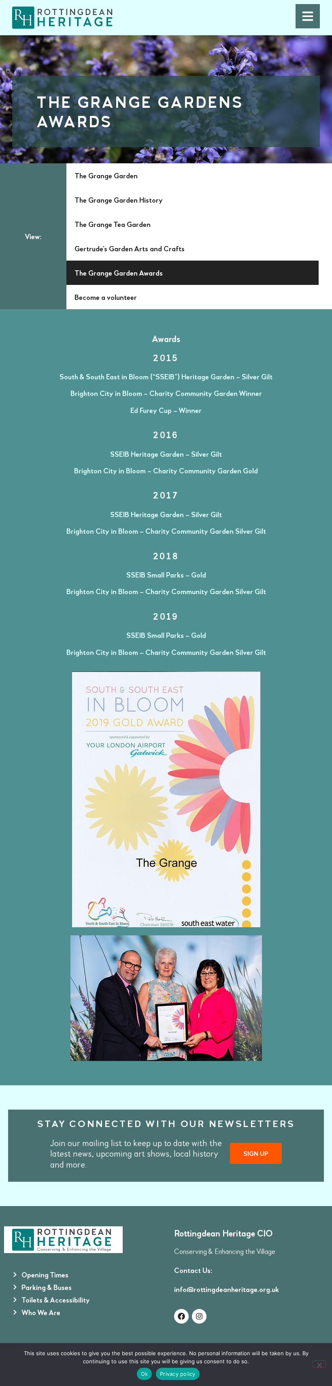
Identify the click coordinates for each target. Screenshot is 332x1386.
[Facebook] (181, 1316)
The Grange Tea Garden (112, 224)
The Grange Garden (106, 175)
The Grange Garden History (118, 199)
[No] (319, 1364)
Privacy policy (178, 1374)
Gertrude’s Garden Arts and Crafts (129, 248)
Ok (144, 1374)
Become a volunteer (105, 297)
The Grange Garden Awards (118, 272)
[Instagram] (199, 1316)
